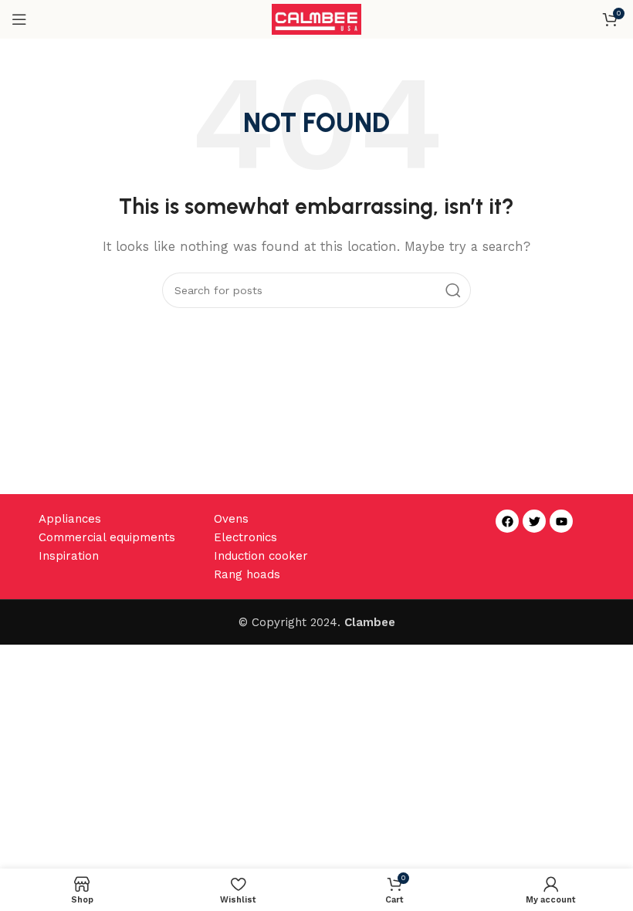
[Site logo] (317, 18)
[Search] (453, 290)
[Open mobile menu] (19, 19)
